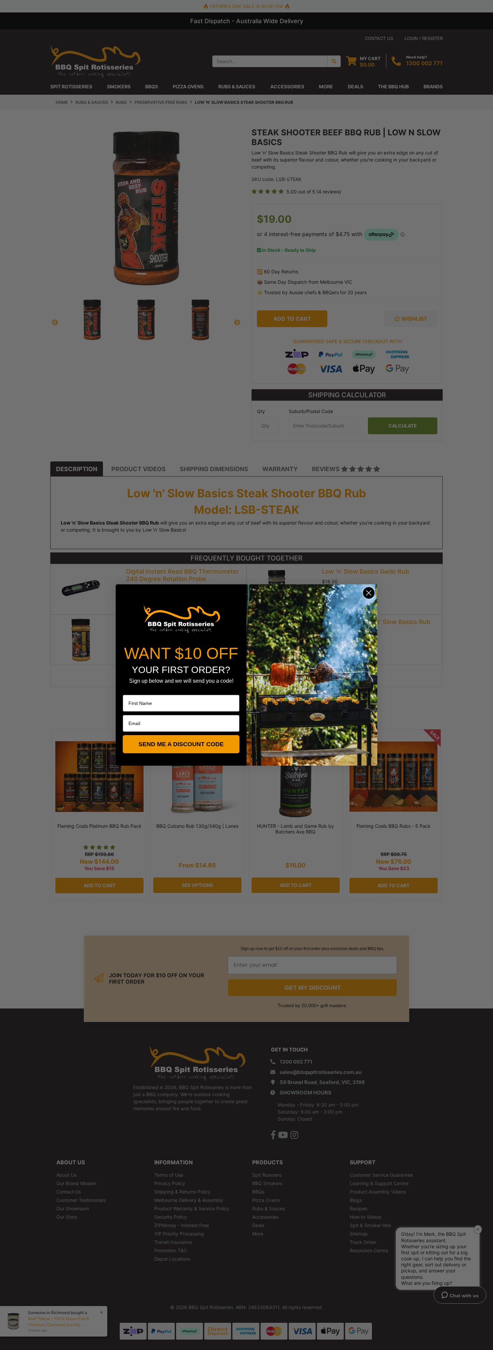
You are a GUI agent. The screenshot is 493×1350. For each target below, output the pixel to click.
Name (129, 690)
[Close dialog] (369, 593)
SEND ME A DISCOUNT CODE (181, 744)
